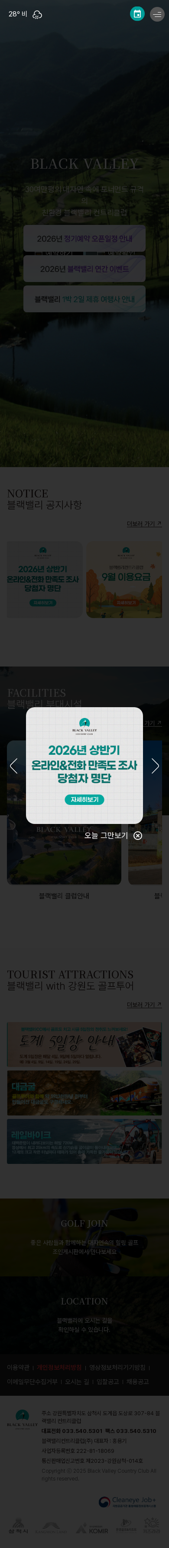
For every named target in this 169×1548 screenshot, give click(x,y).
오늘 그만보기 (106, 835)
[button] (13, 766)
